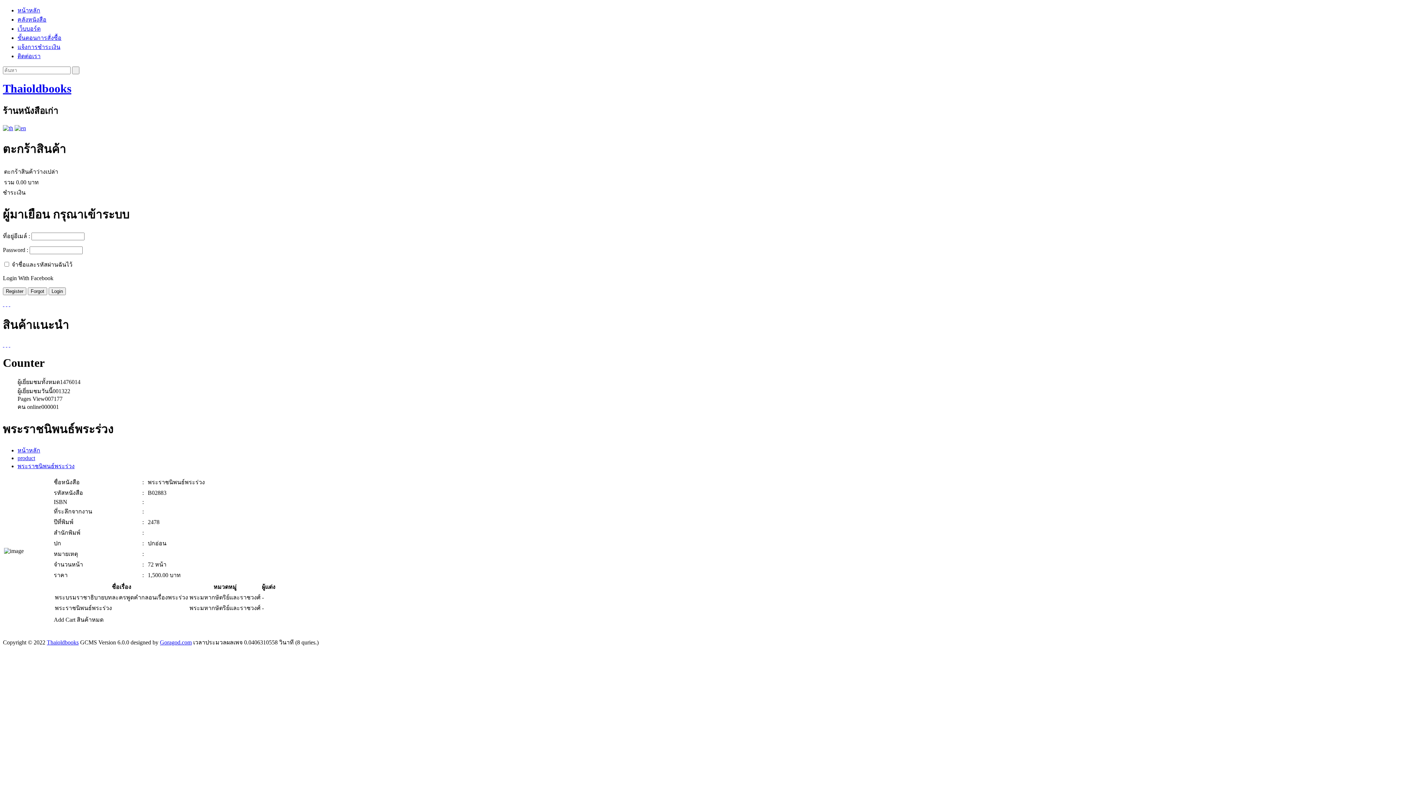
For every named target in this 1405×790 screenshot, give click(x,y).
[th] (8, 128)
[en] (20, 128)
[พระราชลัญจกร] (9, 345)
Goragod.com (176, 642)
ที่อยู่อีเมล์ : (16, 236)
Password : (15, 250)
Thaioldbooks (37, 88)
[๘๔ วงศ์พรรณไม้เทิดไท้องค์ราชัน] (3, 345)
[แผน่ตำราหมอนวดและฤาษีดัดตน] (6, 345)
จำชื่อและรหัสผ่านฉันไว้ (42, 265)
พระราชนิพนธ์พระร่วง (46, 466)
